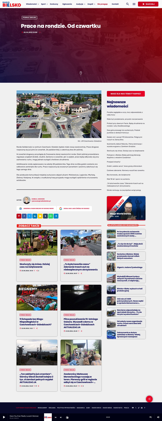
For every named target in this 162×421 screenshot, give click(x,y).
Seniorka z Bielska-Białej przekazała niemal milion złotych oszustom (128, 256)
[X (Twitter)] (136, 408)
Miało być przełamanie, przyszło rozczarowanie (125, 119)
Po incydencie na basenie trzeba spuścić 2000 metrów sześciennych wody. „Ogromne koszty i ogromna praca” (129, 235)
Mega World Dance (120, 213)
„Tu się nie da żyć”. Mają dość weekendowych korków (130, 245)
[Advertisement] (81, 52)
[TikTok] (139, 408)
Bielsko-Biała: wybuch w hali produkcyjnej (129, 289)
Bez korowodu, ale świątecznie (118, 175)
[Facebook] (145, 408)
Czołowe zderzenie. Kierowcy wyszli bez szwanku (125, 170)
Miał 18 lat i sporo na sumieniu (118, 179)
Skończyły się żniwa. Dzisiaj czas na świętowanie (35, 265)
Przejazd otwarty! (113, 162)
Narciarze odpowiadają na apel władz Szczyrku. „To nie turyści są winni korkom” (129, 312)
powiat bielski (29, 17)
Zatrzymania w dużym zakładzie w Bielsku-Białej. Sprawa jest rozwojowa (129, 334)
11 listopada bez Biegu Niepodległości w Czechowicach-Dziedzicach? (35, 322)
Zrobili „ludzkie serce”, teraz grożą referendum (124, 166)
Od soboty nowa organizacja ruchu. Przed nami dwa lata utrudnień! (129, 323)
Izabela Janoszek (38, 199)
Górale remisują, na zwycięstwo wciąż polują (124, 190)
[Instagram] (142, 408)
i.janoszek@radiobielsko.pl (41, 201)
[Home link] (12, 4)
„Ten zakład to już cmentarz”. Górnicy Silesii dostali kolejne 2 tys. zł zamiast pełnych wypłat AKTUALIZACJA (36, 378)
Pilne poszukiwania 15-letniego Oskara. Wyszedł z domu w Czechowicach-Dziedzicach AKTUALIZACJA (81, 323)
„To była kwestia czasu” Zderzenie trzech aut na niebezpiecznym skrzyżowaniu (81, 267)
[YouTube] (133, 408)
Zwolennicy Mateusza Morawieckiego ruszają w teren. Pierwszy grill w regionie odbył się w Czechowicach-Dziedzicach (80, 379)
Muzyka (113, 209)
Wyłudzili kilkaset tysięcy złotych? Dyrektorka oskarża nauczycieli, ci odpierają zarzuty (129, 279)
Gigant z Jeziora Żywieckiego (129, 267)
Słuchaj (148, 4)
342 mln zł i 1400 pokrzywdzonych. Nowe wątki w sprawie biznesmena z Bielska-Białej (130, 302)
